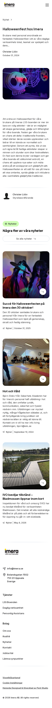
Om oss (7, 630)
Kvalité (6, 636)
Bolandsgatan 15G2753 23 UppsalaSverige (17, 578)
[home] (9, 5)
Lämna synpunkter (13, 658)
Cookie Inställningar (12, 683)
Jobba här (8, 653)
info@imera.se (15, 568)
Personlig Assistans (13, 613)
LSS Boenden (10, 602)
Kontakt (7, 647)
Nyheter (7, 641)
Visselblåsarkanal (11, 677)
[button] (46, 5)
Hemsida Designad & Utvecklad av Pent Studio (25, 688)
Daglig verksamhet (13, 607)
